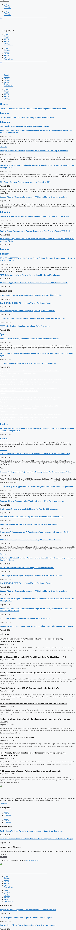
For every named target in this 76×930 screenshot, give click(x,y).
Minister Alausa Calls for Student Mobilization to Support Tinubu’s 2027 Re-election (34, 216)
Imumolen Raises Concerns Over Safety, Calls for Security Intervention (28, 524)
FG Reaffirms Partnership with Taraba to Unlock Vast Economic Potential (33, 704)
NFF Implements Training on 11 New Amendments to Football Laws (28, 363)
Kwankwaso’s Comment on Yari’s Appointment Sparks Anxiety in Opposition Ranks (34, 532)
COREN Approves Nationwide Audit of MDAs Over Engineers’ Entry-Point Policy (33, 109)
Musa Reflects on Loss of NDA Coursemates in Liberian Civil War (29, 688)
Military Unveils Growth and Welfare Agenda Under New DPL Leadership (33, 672)
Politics (6, 38)
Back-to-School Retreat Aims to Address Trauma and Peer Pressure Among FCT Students (36, 231)
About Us (7, 6)
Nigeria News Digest (32, 860)
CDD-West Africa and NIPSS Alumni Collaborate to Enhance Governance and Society (35, 454)
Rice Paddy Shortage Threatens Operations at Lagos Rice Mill (25, 182)
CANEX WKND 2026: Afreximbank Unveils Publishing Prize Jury (27, 303)
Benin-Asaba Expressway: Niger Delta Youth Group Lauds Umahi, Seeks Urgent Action (35, 472)
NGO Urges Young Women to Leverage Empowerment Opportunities (31, 771)
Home (6, 4)
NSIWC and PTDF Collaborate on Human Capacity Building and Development (32, 318)
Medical (6, 41)
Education (7, 39)
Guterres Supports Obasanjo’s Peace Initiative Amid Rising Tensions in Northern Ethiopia (36, 839)
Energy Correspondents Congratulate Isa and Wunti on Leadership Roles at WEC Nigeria (36, 626)
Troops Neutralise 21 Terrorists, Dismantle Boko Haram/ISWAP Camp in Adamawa (34, 151)
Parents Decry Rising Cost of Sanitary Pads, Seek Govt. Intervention (28, 925)
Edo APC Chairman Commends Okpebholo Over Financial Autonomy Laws (31, 517)
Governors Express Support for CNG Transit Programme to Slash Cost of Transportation (36, 486)
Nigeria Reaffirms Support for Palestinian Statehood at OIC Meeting (28, 910)
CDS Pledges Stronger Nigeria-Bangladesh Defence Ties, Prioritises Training (31, 295)
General (6, 34)
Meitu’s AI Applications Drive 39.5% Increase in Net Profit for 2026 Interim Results (33, 283)
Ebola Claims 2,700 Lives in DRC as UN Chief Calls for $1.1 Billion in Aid (33, 657)
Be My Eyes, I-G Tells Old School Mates (18, 737)
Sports (6, 43)
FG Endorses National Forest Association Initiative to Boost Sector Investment (31, 831)
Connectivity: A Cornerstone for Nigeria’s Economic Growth (24, 126)
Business (7, 36)
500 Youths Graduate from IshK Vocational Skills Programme (25, 326)
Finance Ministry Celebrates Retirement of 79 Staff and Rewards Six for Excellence (33, 197)
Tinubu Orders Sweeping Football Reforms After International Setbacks (29, 339)
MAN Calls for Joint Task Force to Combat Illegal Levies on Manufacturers (30, 275)
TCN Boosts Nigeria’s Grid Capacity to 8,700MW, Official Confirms (27, 311)
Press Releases (8, 45)
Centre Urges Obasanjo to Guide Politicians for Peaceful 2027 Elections (29, 509)
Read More (3, 147)
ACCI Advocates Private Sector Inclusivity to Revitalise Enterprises (27, 117)
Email (2, 854)
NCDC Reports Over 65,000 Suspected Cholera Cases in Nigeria (26, 917)
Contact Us (7, 8)
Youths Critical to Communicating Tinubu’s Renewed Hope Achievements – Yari (32, 501)
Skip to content (4, 1)
